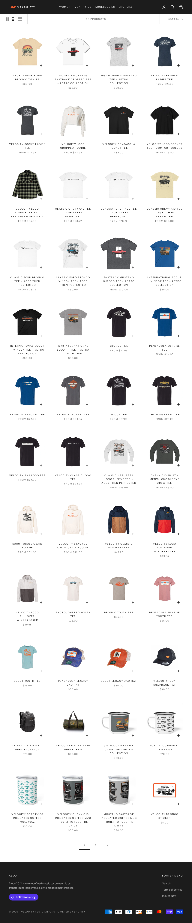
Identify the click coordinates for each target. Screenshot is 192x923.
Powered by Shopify (71, 911)
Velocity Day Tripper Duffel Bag (73, 747)
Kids (88, 6)
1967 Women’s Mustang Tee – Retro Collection (119, 79)
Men (77, 6)
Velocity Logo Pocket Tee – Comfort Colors (164, 146)
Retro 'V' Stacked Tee (27, 414)
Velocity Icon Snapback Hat (164, 682)
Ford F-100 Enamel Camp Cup (164, 747)
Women (65, 6)
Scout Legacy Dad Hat (119, 680)
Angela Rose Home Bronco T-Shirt (27, 77)
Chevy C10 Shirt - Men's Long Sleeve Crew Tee (165, 479)
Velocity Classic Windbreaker (119, 545)
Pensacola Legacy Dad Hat (73, 682)
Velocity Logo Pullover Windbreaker (164, 547)
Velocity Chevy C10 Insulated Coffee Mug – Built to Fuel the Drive (73, 820)
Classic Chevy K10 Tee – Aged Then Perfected (164, 212)
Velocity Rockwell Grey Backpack (27, 747)
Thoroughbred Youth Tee (73, 614)
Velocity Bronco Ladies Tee (164, 77)
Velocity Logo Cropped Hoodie (73, 146)
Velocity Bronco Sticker (164, 816)
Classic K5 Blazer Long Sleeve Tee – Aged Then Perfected (118, 479)
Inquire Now (169, 896)
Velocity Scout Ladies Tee (27, 146)
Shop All (126, 6)
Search (166, 883)
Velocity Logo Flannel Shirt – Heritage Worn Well (27, 212)
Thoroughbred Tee (164, 414)
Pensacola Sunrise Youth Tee (164, 614)
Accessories (105, 6)
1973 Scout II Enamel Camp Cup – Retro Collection (119, 749)
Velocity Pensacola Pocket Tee (118, 146)
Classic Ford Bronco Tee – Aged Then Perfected (27, 281)
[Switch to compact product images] (20, 19)
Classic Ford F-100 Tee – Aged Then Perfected (119, 212)
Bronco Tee (119, 345)
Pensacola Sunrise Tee (164, 347)
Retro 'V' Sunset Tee (73, 414)
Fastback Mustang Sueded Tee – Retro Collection (119, 281)
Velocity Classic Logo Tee (73, 477)
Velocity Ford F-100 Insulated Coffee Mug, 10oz (27, 818)
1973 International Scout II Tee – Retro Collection (73, 349)
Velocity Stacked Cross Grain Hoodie (73, 545)
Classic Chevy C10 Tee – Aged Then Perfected (73, 212)
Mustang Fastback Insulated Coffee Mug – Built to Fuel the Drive (119, 820)
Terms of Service (172, 889)
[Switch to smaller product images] (13, 19)
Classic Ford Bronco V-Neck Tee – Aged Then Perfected (73, 281)
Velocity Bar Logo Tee (27, 475)
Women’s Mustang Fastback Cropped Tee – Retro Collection (73, 79)
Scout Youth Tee (27, 680)
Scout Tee (119, 414)
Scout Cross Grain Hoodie (27, 545)
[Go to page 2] (107, 845)
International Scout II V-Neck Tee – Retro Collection (164, 281)
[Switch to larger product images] (7, 19)
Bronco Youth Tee (119, 612)
